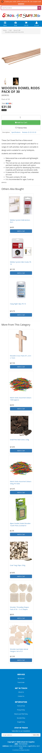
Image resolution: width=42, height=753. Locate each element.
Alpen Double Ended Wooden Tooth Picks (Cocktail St (20, 524)
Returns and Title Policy (21, 714)
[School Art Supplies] (21, 14)
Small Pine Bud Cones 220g (19, 440)
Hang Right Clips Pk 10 (18, 304)
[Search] (39, 8)
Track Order (21, 682)
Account (36, 25)
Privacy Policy (21, 710)
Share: (4, 103)
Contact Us (21, 696)
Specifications (15, 132)
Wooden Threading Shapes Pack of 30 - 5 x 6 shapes (19, 608)
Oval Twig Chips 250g (17, 565)
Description (6, 132)
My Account (21, 678)
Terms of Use (21, 706)
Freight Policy (21, 722)
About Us (21, 692)
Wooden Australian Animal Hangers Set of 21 (19, 650)
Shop (15, 25)
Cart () (26, 25)
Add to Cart (22, 122)
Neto (28, 750)
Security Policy (21, 718)
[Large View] (5, 81)
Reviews (25, 132)
